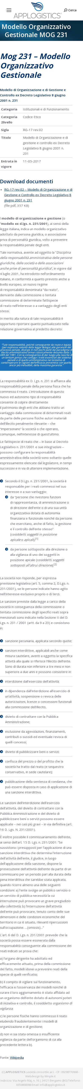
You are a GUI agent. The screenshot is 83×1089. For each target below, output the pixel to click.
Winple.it (50, 1076)
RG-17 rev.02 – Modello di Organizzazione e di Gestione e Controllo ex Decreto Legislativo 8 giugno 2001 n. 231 (38, 194)
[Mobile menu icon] (8, 10)
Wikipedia (17, 1057)
